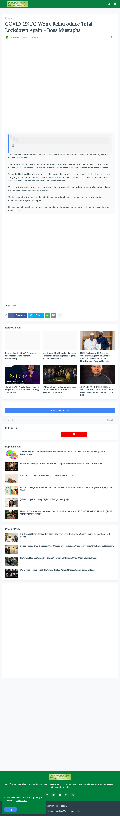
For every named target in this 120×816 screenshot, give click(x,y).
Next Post (111, 420)
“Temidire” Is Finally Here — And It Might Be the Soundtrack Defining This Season (22, 390)
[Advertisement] (60, 87)
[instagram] (66, 794)
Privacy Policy (75, 811)
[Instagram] (101, 434)
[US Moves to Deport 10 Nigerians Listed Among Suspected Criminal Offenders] (11, 573)
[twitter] (53, 794)
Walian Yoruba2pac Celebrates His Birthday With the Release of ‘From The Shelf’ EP (61, 463)
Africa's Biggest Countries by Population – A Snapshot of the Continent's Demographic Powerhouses (63, 452)
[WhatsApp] (47, 315)
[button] (3, 4)
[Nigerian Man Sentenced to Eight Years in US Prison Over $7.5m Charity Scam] (11, 561)
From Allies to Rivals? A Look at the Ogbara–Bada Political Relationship (20, 356)
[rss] (72, 794)
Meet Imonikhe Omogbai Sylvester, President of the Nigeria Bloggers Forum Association (60, 356)
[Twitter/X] (46, 434)
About (50, 811)
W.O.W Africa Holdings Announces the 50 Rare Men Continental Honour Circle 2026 (59, 390)
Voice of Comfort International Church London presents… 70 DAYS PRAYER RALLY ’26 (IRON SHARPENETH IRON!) (66, 512)
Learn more (21, 800)
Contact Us (60, 811)
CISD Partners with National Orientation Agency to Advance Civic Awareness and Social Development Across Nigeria (95, 357)
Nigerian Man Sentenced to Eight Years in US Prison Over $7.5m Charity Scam (58, 558)
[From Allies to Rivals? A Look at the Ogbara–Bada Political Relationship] (22, 340)
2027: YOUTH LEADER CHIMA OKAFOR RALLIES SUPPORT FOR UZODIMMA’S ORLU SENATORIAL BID (97, 391)
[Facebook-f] (18, 434)
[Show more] (59, 315)
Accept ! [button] (10, 809)
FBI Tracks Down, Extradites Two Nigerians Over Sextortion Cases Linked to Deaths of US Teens (65, 535)
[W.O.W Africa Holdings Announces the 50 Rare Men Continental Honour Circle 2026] (60, 374)
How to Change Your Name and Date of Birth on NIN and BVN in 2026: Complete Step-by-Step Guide (66, 488)
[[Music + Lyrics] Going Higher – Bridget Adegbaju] (11, 502)
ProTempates (72, 806)
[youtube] (74, 434)
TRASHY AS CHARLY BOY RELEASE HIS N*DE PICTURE (47, 475)
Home (8, 18)
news (14, 18)
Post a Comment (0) (60, 410)
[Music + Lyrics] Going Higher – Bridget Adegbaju (44, 499)
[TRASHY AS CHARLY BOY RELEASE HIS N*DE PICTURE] (11, 478)
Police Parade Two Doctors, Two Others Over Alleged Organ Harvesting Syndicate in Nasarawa (67, 546)
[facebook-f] (47, 794)
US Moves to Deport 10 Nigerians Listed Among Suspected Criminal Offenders (59, 570)
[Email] (53, 315)
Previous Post (10, 420)
